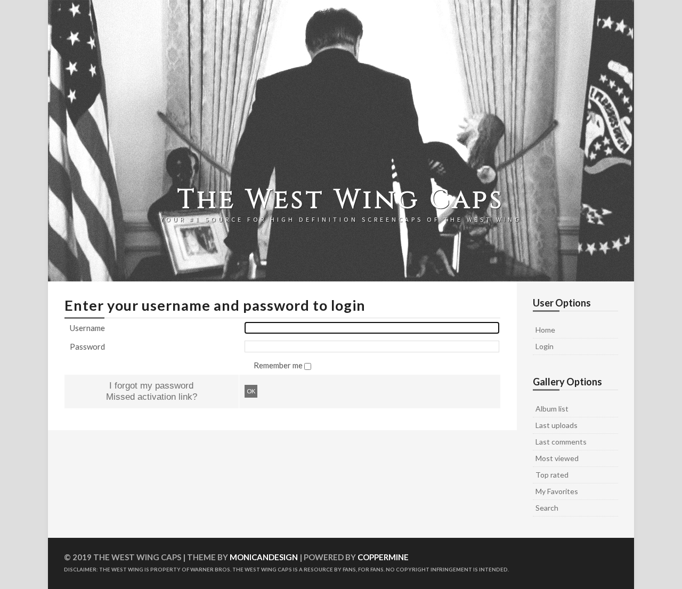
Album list (552, 408)
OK (251, 391)
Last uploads (556, 425)
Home (545, 329)
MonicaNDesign (264, 557)
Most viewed (557, 458)
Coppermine (383, 557)
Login (544, 346)
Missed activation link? (151, 396)
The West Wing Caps (341, 200)
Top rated (552, 474)
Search (546, 507)
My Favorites (556, 491)
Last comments (561, 441)
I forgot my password (151, 385)
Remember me (279, 365)
